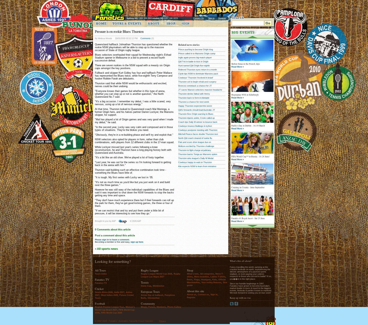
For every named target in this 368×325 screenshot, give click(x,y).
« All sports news (106, 248)
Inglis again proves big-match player (195, 57)
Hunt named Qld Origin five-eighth (194, 65)
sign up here (137, 242)
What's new (193, 274)
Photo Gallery (174, 307)
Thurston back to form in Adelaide (193, 98)
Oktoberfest (154, 298)
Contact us (203, 294)
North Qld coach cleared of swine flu (195, 138)
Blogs (144, 307)
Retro (189, 279)
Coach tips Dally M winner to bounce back (197, 122)
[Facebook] (236, 305)
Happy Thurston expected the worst (195, 106)
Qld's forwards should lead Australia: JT (196, 110)
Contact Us (198, 18)
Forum (151, 307)
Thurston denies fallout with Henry (194, 94)
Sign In (211, 18)
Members (161, 307)
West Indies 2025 (109, 295)
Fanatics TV (101, 283)
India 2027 (119, 292)
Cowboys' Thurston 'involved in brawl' (195, 78)
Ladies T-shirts (217, 277)
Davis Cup (146, 286)
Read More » (237, 67)
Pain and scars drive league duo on (194, 142)
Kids (214, 279)
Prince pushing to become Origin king (195, 49)
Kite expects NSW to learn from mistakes (197, 166)
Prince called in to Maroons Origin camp (196, 53)
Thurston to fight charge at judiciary (194, 150)
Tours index (101, 274)
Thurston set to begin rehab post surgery (197, 82)
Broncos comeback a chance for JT (195, 86)
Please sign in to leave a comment (112, 239)
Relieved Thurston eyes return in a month (197, 69)
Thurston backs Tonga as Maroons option (197, 154)
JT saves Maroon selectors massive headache (200, 90)
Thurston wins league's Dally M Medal (195, 158)
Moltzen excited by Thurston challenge (196, 146)
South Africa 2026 (104, 292)
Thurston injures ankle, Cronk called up (196, 118)
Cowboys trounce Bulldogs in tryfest (195, 126)
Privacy (162, 321)
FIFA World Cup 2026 (111, 313)
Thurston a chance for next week (193, 102)
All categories (207, 274)
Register (222, 18)
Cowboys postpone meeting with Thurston (197, 130)
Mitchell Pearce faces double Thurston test (198, 134)
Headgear (206, 279)
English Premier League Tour (109, 307)
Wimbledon (158, 286)
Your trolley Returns (211, 282)
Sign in (214, 294)
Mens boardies (201, 277)
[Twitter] (232, 305)
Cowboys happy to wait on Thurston (195, 162)
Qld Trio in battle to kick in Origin (193, 61)
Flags (197, 279)
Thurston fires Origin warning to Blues (195, 114)
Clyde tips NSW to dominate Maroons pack (198, 74)
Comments (145, 38)
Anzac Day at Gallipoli (152, 295)
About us (191, 294)
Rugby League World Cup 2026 (156, 274)
